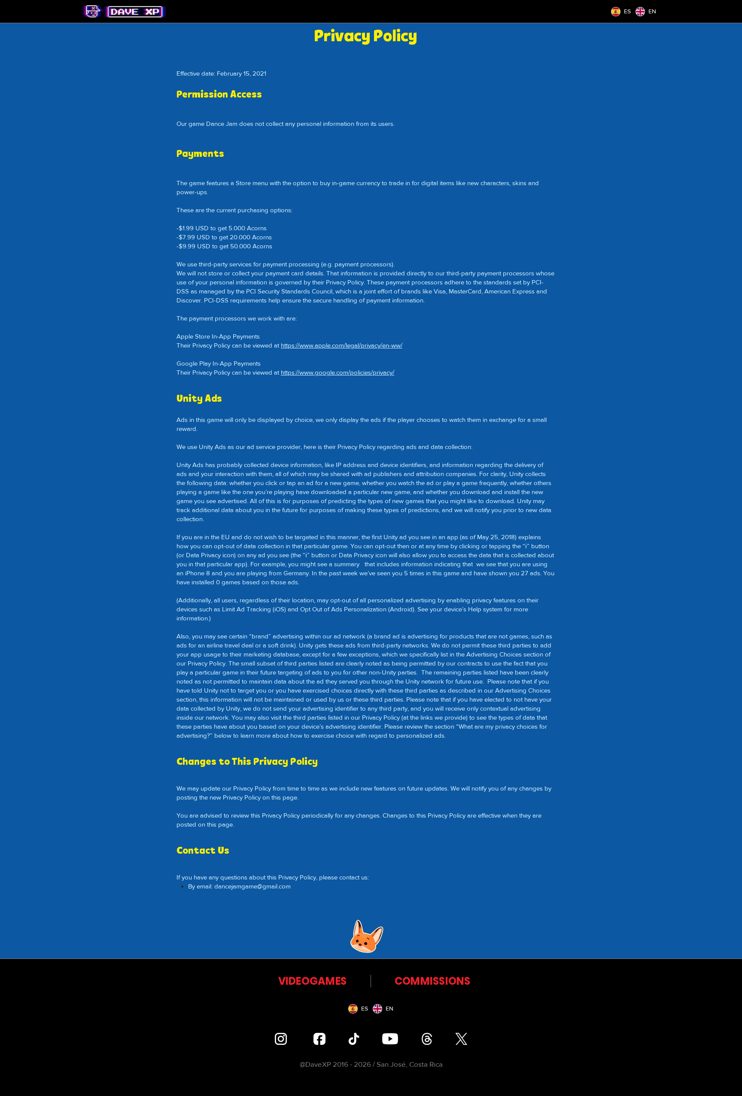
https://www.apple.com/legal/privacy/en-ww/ (341, 345)
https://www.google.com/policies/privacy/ (337, 372)
